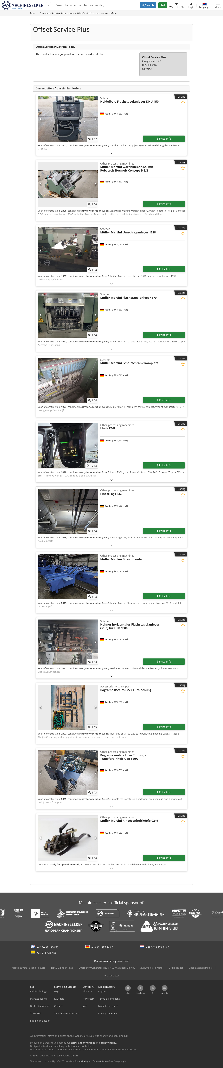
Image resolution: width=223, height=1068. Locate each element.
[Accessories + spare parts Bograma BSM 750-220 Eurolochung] (68, 707)
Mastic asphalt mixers (201, 967)
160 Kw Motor (111, 975)
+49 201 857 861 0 (102, 947)
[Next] (95, 119)
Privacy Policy (81, 1061)
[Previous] (41, 119)
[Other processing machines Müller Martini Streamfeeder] (68, 576)
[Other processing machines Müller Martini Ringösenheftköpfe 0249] (68, 837)
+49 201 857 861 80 (157, 947)
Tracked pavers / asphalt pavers (27, 967)
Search (149, 5)
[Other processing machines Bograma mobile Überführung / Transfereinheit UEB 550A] (68, 772)
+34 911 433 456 (46, 952)
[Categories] (48, 5)
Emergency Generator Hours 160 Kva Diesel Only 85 (107, 967)
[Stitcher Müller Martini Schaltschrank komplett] (68, 380)
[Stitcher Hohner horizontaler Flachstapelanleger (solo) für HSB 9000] (68, 642)
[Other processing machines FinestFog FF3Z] (68, 511)
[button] (218, 5)
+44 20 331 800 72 (47, 947)
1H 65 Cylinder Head (62, 967)
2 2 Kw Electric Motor (151, 967)
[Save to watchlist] (183, 103)
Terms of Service (101, 1061)
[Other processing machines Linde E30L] (68, 445)
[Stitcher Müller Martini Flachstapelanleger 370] (68, 315)
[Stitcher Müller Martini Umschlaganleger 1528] (68, 249)
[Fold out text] (111, 153)
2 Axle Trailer (176, 967)
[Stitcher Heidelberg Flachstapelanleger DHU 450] (68, 118)
